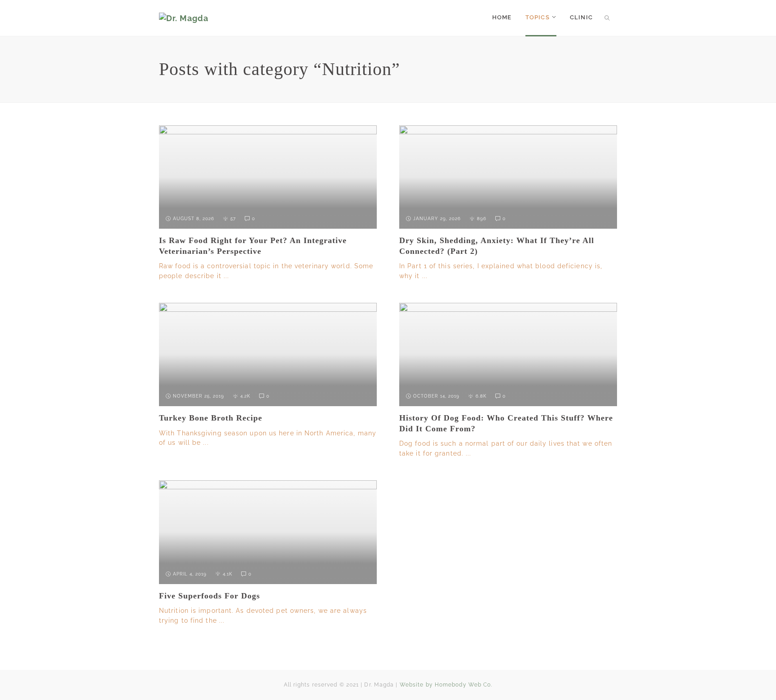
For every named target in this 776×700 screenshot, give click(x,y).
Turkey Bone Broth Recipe (210, 417)
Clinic (581, 17)
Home (502, 17)
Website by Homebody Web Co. (446, 685)
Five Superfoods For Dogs (209, 595)
